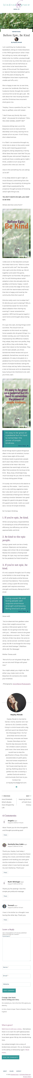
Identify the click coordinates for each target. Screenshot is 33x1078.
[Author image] (16, 39)
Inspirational (16, 31)
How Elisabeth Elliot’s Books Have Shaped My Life (8, 801)
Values (12, 1071)
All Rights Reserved (24, 1074)
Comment (6, 936)
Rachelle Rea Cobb (16, 844)
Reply (5, 835)
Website (6, 984)
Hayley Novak (17, 42)
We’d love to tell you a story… (12, 1029)
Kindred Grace (15, 1074)
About (5, 1071)
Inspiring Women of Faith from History (25, 800)
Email (5, 976)
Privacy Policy (27, 1076)
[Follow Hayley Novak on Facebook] (16, 787)
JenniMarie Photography (22, 684)
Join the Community (10, 1057)
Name (6, 967)
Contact (18, 1071)
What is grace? (7, 1025)
